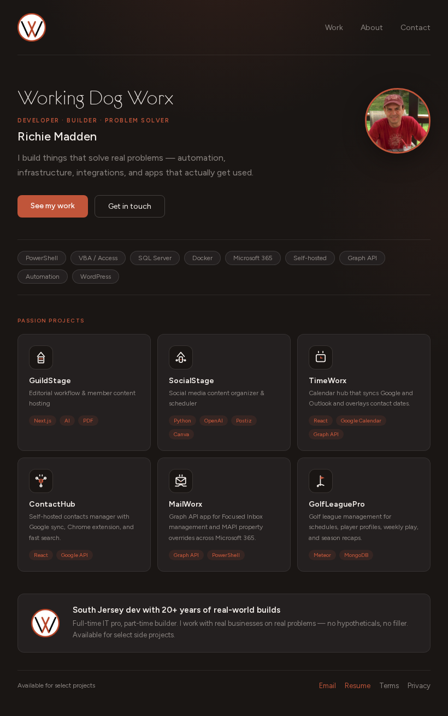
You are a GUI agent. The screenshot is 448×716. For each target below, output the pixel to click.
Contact (415, 27)
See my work (53, 205)
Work (334, 27)
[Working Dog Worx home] (31, 27)
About (372, 27)
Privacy (419, 686)
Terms (389, 686)
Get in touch (129, 206)
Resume (357, 686)
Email (327, 686)
